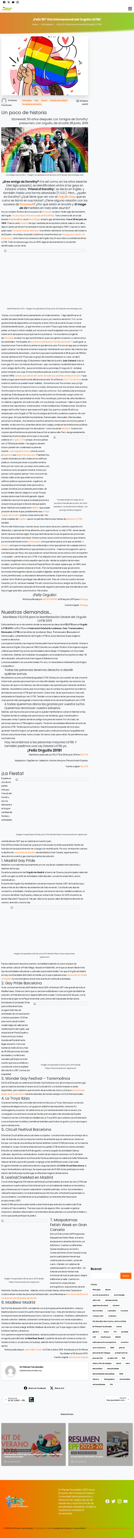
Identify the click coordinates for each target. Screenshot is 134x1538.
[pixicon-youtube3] (125, 1501)
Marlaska (65, 428)
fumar (119, 1326)
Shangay (84, 599)
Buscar (96, 1269)
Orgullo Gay (66, 197)
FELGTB (84, 754)
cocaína (124, 1310)
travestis (24, 223)
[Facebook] (4, 2)
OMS (112, 1347)
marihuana (106, 1337)
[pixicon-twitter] (113, 1501)
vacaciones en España (24, 852)
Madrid (35, 507)
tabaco (96, 1379)
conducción (98, 1316)
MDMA (118, 1337)
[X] (8, 2)
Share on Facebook (37, 1388)
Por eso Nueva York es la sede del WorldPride (33, 215)
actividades (119, 1295)
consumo (112, 1316)
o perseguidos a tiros (19, 451)
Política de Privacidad (109, 1528)
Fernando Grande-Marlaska (25, 230)
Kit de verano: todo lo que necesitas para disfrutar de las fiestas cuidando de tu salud (33, 1455)
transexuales (34, 541)
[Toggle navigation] (130, 8)
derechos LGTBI (74, 518)
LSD (94, 1337)
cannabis (112, 1310)
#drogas (96, 1289)
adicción (96, 1300)
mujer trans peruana (25, 454)
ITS (115, 1331)
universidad (124, 1379)
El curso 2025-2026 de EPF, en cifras (87, 1457)
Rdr (123, 1358)
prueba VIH (112, 1358)
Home (35, 24)
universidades (99, 1384)
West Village (34, 219)
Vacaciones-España (78, 1357)
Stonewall (27, 204)
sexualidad (97, 1368)
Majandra (7, 454)
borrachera (98, 1310)
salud (118, 1363)
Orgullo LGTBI (18, 439)
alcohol (116, 1305)
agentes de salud (100, 1305)
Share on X (59, 1388)
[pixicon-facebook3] (107, 1501)
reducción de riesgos (102, 1363)
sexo (128, 1363)
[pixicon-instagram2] (119, 1501)
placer (122, 1347)
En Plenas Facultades (102, 1326)
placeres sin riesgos (101, 1353)
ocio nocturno (99, 1347)
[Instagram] (17, 2)
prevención (98, 1358)
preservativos (121, 1353)
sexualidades (113, 1368)
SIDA (121, 1373)
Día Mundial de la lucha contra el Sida (109, 1321)
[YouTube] (13, 2)
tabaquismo (109, 1379)
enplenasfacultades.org (30, 1370)
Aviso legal (92, 1528)
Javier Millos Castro (34, 1349)
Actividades (47, 24)
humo (106, 1331)
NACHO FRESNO (50, 599)
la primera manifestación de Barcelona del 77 (51, 341)
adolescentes (111, 1300)
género (96, 1331)
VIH (111, 1384)
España (22, 518)
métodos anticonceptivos (104, 1342)
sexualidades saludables (104, 1373)
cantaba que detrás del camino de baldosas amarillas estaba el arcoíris (48, 375)
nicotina (125, 1342)
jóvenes (124, 1331)
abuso (108, 1289)
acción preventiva (101, 1295)
